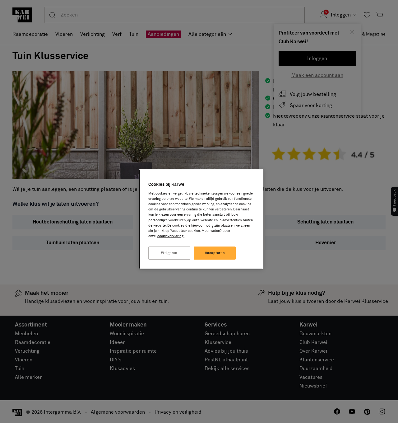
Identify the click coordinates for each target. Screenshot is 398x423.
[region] (201, 219)
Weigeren (169, 253)
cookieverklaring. (170, 236)
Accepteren (215, 253)
